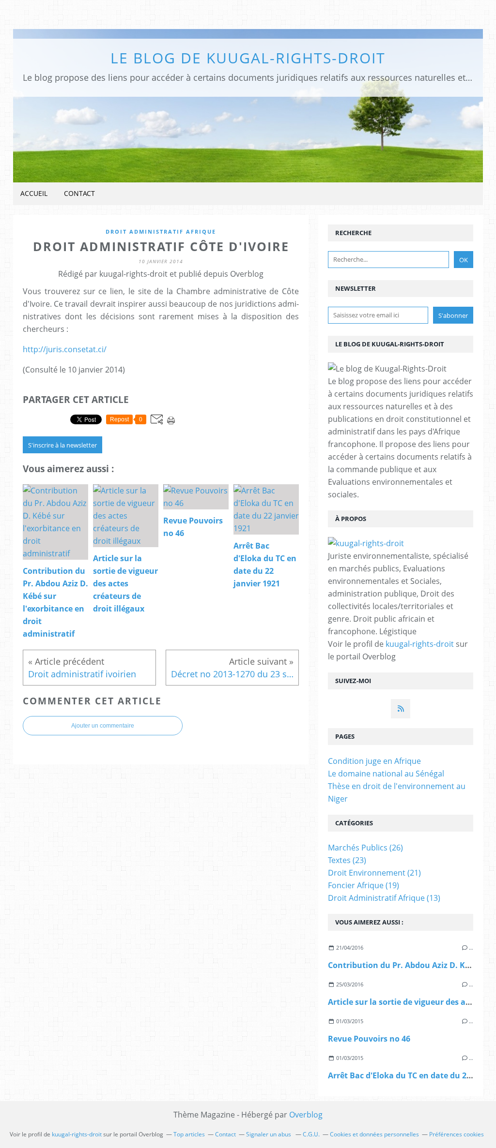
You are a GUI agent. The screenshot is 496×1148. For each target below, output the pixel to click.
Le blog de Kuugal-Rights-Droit (248, 58)
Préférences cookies (456, 1134)
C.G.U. (311, 1134)
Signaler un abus (269, 1134)
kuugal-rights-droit (420, 644)
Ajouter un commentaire (102, 725)
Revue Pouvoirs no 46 (369, 1038)
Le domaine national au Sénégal (386, 773)
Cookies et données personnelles (374, 1134)
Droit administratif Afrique (161, 231)
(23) (347, 860)
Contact (79, 193)
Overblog (306, 1114)
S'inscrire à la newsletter (62, 445)
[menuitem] (34, 193)
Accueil (33, 193)
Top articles (189, 1134)
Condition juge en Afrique (374, 761)
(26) (365, 847)
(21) (374, 872)
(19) (363, 885)
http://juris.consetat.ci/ (65, 349)
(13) (384, 898)
